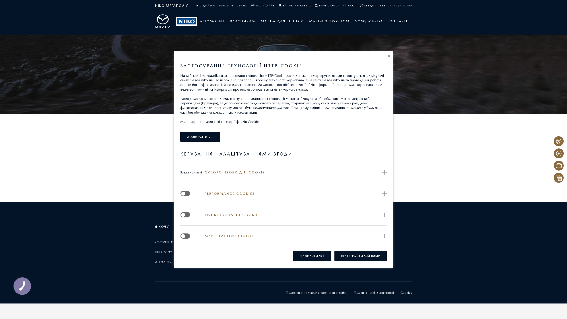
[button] (388, 56)
